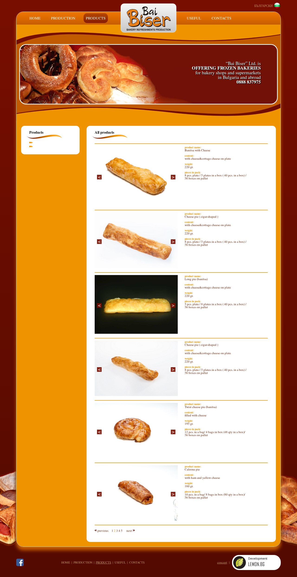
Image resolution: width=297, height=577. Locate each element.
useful (120, 562)
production (83, 562)
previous (102, 530)
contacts (137, 562)
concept (222, 562)
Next (173, 177)
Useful (194, 18)
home (65, 562)
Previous (99, 177)
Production (63, 18)
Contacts (221, 18)
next (129, 530)
